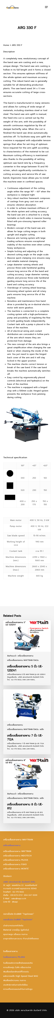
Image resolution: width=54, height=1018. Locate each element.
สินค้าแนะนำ (11, 655)
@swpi (15, 901)
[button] (46, 7)
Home (6, 45)
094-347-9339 (30, 895)
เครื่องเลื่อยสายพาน (25, 655)
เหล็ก (42, 729)
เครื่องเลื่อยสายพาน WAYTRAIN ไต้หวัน (23, 660)
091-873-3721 (16, 895)
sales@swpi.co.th (18, 898)
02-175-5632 (18, 892)
